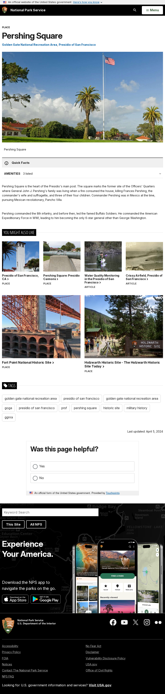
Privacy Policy (11, 652)
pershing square (85, 408)
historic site (111, 408)
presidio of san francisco (81, 398)
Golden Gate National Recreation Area (29, 44)
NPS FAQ (8, 676)
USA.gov (91, 664)
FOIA (5, 658)
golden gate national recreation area (31, 398)
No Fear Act (93, 646)
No (41, 478)
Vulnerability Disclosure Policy (106, 658)
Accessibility (10, 646)
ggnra (9, 417)
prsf (64, 408)
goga (8, 408)
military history (137, 408)
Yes (42, 466)
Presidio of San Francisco (77, 44)
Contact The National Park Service (25, 670)
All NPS (36, 524)
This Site (13, 524)
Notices (7, 664)
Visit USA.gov (100, 685)
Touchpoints (113, 493)
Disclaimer (92, 652)
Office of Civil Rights (99, 670)
